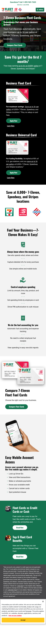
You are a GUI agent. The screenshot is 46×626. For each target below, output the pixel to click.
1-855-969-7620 (12, 590)
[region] (23, 611)
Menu (41, 10)
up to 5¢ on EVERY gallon (29, 66)
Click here (20, 586)
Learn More (10, 125)
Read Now (19, 527)
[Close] (43, 601)
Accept (23, 620)
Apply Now (13, 120)
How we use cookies (15, 615)
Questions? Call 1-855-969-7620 (23, 2)
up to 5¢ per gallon (26, 32)
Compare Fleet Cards (14, 45)
